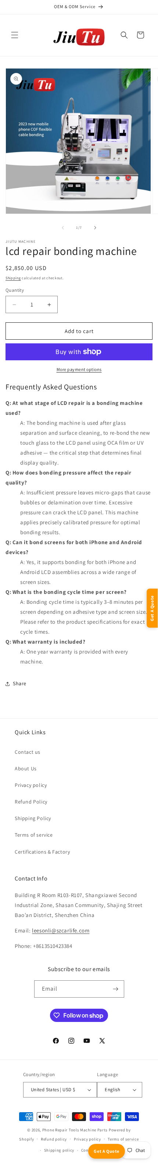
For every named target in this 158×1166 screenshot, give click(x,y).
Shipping (13, 278)
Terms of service (34, 834)
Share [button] (19, 683)
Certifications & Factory (42, 851)
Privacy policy (31, 785)
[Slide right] (95, 228)
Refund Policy (31, 801)
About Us (26, 768)
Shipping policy (59, 1150)
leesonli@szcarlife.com (60, 930)
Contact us (27, 752)
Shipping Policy (33, 818)
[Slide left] (63, 228)
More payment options (79, 369)
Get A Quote (106, 1151)
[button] (15, 35)
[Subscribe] (116, 989)
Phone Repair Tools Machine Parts (75, 1129)
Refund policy (54, 1139)
